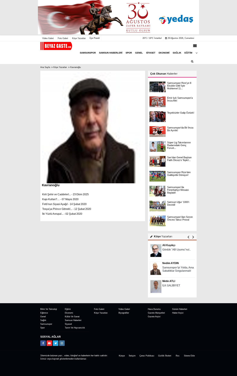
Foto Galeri (99, 309)
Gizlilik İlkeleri (164, 355)
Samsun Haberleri (73, 320)
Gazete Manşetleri (156, 313)
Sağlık (43, 320)
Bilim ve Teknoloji (48, 309)
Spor (42, 327)
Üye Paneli (94, 38)
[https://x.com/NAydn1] (55, 343)
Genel (43, 316)
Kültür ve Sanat (72, 316)
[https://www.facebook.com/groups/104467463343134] (43, 343)
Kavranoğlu (75, 67)
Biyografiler (123, 313)
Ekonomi (69, 313)
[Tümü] (196, 53)
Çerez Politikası (146, 355)
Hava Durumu (154, 309)
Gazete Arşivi (154, 316)
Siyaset (68, 324)
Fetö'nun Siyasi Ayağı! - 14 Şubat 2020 (64, 204)
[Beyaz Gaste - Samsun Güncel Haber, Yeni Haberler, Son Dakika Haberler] (56, 45)
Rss (177, 355)
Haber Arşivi (177, 313)
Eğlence (44, 313)
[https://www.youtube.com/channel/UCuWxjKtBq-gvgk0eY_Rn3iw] (49, 343)
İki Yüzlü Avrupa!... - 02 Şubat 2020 (62, 213)
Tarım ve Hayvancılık (75, 327)
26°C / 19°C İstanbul (152, 38)
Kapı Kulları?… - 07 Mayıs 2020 (60, 199)
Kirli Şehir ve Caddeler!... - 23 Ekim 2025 (65, 194)
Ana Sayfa (45, 67)
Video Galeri (124, 309)
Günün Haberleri (179, 309)
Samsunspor (46, 324)
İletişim (132, 355)
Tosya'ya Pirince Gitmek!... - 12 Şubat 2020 (66, 209)
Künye (122, 355)
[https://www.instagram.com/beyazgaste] (62, 343)
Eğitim (68, 309)
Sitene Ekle (189, 355)
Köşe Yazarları (60, 67)
